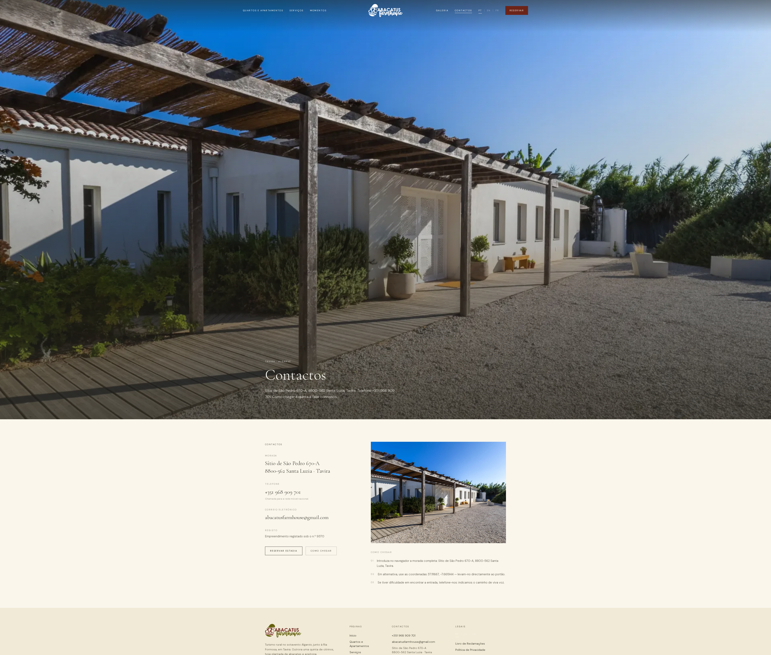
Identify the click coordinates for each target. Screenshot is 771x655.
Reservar (517, 10)
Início (353, 635)
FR (497, 10)
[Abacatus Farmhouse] (385, 10)
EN (489, 10)
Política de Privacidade (470, 650)
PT (480, 10)
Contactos (463, 10)
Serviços (296, 10)
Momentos (318, 10)
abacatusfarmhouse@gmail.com (296, 517)
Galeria (442, 10)
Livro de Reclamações (470, 643)
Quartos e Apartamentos (263, 10)
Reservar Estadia (283, 550)
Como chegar (321, 550)
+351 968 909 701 (283, 492)
